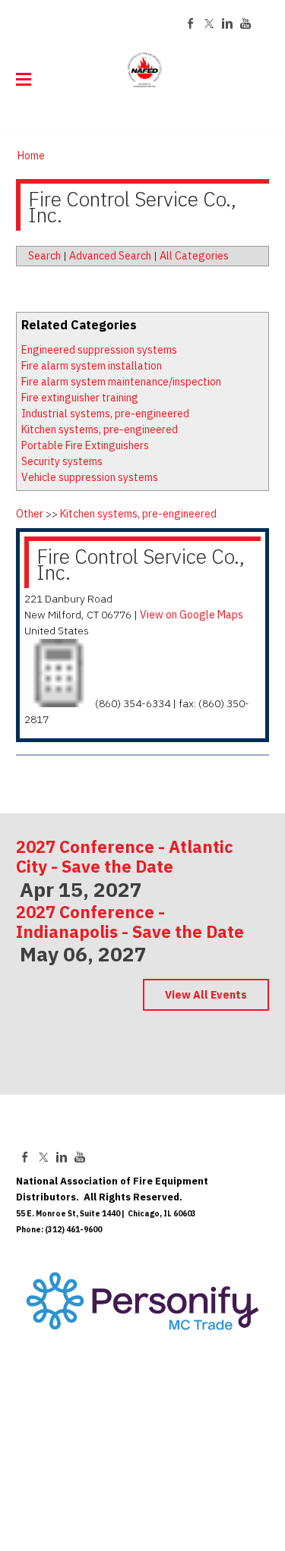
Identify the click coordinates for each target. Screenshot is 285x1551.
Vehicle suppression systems (89, 477)
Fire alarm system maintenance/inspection (121, 382)
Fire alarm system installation (91, 366)
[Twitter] (209, 23)
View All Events (206, 995)
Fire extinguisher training (79, 397)
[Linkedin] (227, 23)
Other (29, 514)
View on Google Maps (191, 614)
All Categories (194, 256)
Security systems (62, 461)
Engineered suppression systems (99, 350)
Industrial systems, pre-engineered (105, 413)
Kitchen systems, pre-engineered (99, 429)
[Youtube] (245, 23)
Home (31, 155)
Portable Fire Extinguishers (85, 445)
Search (44, 256)
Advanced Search (110, 256)
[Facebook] (190, 23)
